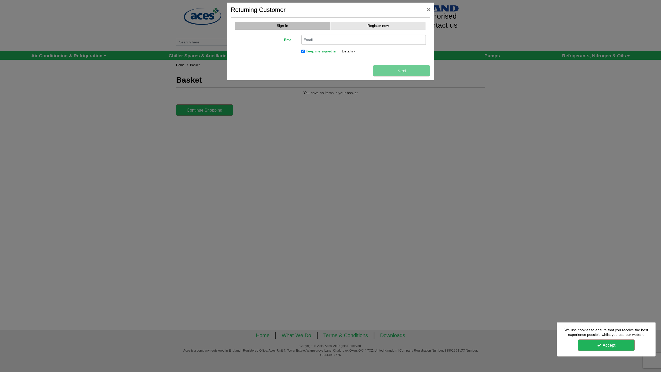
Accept (609, 345)
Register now (378, 26)
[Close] (428, 10)
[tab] (282, 26)
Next (401, 71)
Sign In (282, 26)
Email (289, 40)
